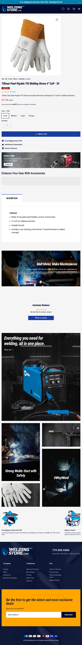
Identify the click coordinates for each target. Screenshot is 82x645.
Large (23, 116)
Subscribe (69, 615)
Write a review (41, 318)
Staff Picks (30, 578)
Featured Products (32, 569)
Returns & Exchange (10, 578)
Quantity (4, 121)
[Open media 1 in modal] (57, 20)
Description (11, 198)
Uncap (57, 640)
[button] (6, 92)
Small (5, 116)
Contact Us (7, 575)
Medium (14, 116)
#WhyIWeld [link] (61, 478)
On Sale (28, 575)
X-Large (31, 116)
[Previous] (3, 2)
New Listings (30, 572)
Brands (5, 569)
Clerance (29, 581)
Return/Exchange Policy (55, 576)
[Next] (79, 2)
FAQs (5, 572)
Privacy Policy (54, 572)
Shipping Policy (54, 580)
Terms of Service (55, 569)
